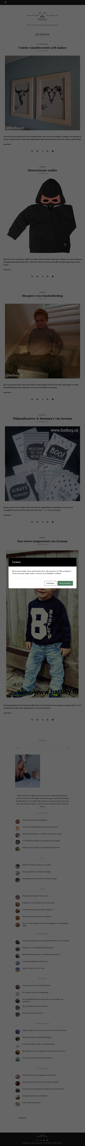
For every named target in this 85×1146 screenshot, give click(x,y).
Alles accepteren (65, 583)
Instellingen (50, 583)
